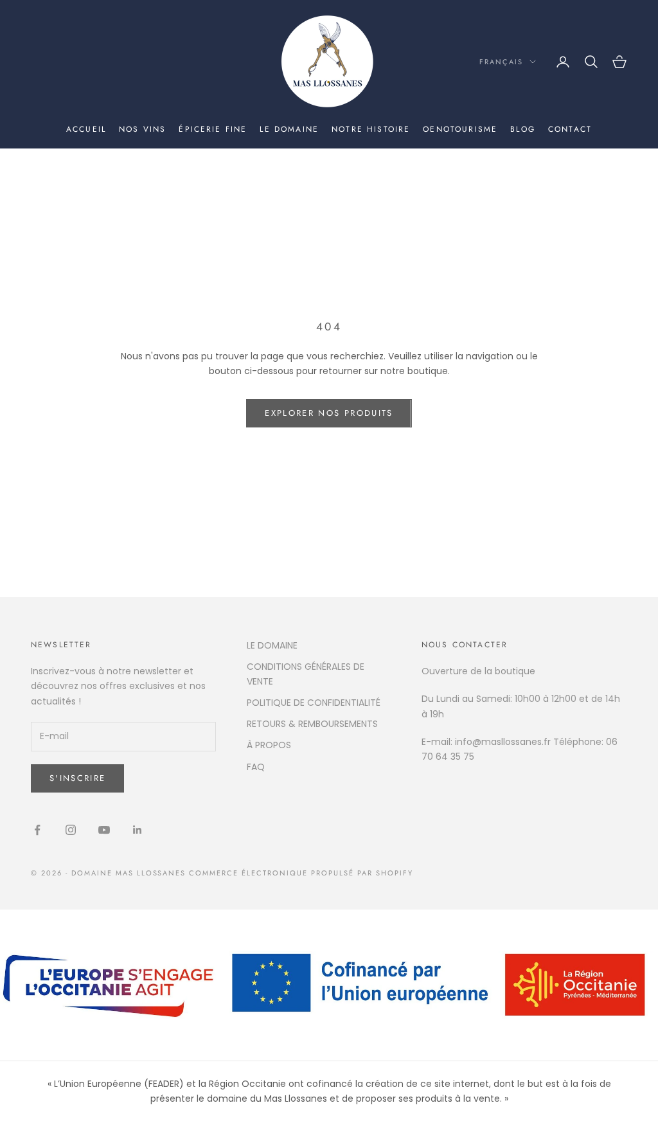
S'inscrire (77, 778)
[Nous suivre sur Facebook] (37, 829)
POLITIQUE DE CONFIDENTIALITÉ (313, 702)
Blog (522, 129)
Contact (570, 129)
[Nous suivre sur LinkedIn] (137, 829)
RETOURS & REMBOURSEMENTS (312, 723)
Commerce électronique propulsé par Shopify (301, 873)
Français (501, 62)
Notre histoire (371, 129)
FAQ (256, 766)
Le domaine (289, 129)
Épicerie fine (213, 129)
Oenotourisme (460, 129)
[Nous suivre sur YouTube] (104, 829)
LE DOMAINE (272, 645)
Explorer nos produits (329, 413)
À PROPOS (269, 745)
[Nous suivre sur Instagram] (70, 829)
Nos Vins (142, 129)
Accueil (86, 129)
